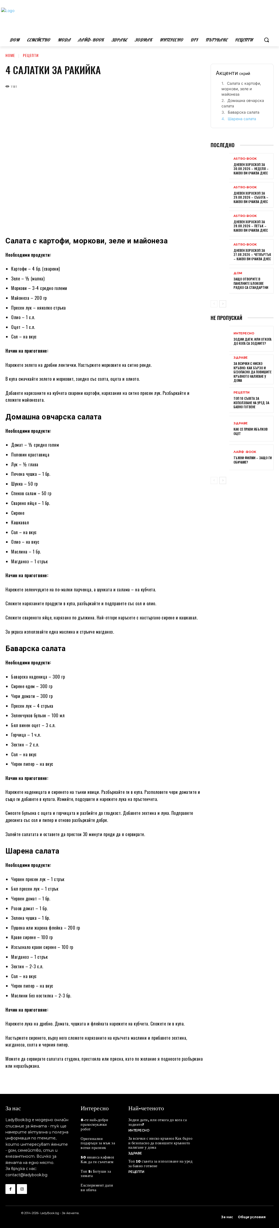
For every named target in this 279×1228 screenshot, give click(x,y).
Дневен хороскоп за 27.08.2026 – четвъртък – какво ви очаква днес (252, 254)
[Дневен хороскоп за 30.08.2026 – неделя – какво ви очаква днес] (220, 166)
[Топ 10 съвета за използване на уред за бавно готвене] (220, 400)
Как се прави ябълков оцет (250, 431)
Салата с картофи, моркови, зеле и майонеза (241, 88)
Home (10, 55)
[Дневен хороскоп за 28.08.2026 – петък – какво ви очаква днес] (220, 224)
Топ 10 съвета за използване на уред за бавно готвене (251, 402)
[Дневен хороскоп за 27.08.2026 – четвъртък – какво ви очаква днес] (220, 252)
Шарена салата (242, 118)
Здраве (240, 357)
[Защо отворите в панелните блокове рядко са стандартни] (220, 281)
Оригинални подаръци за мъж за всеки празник (98, 1143)
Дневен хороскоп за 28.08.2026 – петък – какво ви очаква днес (250, 225)
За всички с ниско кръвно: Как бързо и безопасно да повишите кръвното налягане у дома (252, 372)
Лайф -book (244, 451)
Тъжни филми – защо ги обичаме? (252, 459)
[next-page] (222, 303)
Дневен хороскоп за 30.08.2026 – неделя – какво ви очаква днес (251, 168)
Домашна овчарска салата (243, 103)
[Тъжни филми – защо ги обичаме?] (220, 458)
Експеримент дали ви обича (97, 1187)
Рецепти (31, 55)
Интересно (243, 333)
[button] (266, 39)
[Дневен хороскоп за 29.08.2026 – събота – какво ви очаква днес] (220, 195)
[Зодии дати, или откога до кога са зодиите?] (220, 339)
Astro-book (245, 158)
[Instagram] (22, 1189)
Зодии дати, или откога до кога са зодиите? (252, 341)
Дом (237, 273)
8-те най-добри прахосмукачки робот (94, 1124)
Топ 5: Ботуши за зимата (96, 1173)
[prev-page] (214, 303)
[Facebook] (10, 1189)
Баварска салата (243, 112)
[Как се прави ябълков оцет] (220, 429)
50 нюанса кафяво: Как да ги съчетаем (97, 1159)
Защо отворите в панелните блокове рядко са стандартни (250, 283)
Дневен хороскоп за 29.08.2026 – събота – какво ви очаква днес (250, 197)
